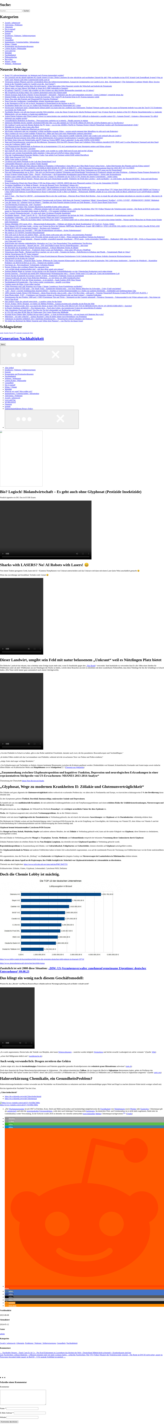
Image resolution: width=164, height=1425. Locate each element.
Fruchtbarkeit (105, 1109)
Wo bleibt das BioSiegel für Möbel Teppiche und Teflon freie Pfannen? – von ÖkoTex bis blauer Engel (44, 321)
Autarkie (6, 333)
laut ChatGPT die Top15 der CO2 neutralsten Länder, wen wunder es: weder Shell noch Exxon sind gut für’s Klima (49, 151)
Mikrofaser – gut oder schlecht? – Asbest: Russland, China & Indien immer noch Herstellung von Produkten (46, 317)
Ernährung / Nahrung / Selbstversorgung (20, 36)
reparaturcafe (26, 333)
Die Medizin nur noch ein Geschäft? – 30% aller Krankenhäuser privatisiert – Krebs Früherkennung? (43, 230)
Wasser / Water (10, 61)
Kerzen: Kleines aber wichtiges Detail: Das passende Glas (27, 267)
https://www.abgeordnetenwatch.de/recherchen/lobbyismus (22, 963)
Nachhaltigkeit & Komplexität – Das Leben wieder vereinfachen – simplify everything (37, 282)
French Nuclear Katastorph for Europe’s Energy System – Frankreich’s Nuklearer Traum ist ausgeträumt (44, 276)
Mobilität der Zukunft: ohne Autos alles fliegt (22, 127)
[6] (124, 1113)
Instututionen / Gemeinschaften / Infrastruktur (22, 42)
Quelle (129, 1114)
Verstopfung (98, 1052)
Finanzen (8, 38)
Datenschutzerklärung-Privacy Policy (19, 409)
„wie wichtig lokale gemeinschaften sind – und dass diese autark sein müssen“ (34, 269)
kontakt (7, 406)
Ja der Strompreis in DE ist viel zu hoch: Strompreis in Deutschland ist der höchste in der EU (40, 103)
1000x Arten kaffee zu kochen (16, 159)
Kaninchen (144, 1109)
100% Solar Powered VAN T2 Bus (18, 157)
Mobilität (8, 53)
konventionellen (89, 1114)
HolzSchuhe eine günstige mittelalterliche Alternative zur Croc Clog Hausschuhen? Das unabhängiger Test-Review (48, 243)
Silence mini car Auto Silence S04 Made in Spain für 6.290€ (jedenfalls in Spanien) (36, 88)
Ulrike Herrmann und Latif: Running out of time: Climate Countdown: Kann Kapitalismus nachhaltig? (43, 286)
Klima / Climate (11, 44)
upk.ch (128, 1066)
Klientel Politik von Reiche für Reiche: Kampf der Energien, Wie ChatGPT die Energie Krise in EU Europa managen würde (52, 97)
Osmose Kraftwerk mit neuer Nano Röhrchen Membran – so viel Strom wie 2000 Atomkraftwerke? (42, 278)
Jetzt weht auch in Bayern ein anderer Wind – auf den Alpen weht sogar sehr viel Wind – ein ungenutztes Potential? (48, 235)
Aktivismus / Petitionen (13, 25)
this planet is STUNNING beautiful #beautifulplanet (24, 233)
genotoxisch (11, 1111)
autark (1, 333)
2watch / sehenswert (12, 23)
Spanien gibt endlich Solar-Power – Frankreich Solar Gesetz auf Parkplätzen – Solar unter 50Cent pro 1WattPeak (48, 250)
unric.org (157, 1073)
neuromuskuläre (33, 1111)
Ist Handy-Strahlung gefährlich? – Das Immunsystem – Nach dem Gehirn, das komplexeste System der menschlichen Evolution (53, 308)
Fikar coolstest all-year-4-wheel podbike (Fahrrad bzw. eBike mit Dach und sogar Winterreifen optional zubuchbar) (48, 133)
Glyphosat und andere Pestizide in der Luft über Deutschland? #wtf (30, 161)
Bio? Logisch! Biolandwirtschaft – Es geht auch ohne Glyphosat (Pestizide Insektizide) (38, 213)
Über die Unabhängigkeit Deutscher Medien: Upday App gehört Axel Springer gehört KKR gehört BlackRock (47, 155)
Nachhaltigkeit (10, 55)
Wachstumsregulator (16, 1109)
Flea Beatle (91, 666)
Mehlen (98, 1114)
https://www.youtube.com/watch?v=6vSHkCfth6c (19, 1105)
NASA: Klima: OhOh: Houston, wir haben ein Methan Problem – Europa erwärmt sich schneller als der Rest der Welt (49, 304)
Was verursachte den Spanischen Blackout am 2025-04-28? (27, 129)
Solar (31, 333)
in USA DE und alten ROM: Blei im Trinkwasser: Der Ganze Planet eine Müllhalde (36, 312)
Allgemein (9, 27)
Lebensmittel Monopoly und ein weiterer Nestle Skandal (26, 164)
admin (2, 1334)
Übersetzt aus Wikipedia (74, 767)
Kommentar (4, 1387)
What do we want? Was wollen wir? (18, 391)
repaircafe (19, 333)
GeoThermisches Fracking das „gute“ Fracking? (23, 205)
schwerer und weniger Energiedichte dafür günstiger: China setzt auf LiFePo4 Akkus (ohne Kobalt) (42, 153)
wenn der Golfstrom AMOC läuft (17, 144)
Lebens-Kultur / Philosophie (15, 49)
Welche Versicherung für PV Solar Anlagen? (22, 254)
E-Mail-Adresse (6, 1413)
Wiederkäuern (119, 1109)
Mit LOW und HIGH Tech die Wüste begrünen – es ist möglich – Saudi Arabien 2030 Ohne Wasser (43, 280)
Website (3, 1417)
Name (3, 1408)
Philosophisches (11, 57)
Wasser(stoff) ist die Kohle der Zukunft (19, 258)
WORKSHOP (10, 402)
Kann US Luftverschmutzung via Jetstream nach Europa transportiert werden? (34, 75)
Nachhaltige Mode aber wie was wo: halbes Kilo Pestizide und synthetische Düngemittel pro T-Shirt (43, 105)
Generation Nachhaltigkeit (22, 338)
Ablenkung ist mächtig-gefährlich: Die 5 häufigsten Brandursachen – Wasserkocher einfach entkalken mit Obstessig (48, 319)
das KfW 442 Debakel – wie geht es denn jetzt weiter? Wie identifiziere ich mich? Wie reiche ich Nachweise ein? (48, 187)
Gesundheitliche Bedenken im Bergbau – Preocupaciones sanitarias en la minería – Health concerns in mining (46, 121)
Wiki (153, 1052)
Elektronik (9, 31)
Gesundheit (9, 40)
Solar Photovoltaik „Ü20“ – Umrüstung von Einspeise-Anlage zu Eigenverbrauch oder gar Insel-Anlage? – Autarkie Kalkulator (53, 295)
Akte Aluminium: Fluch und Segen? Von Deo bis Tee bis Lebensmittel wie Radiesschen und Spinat (42, 310)
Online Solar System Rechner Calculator (20, 149)
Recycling (8, 59)
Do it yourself (10, 29)
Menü (3, 344)
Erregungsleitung (45, 1111)
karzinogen (90, 1111)
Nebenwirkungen (65, 1052)
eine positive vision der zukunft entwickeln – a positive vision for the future (33, 301)
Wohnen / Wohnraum (13, 64)
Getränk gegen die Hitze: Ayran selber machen (22, 284)
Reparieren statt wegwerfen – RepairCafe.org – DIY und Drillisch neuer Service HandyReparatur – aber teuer (46, 245)
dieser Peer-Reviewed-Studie (33, 781)
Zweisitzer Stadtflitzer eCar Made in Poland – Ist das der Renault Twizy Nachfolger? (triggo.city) (41, 185)
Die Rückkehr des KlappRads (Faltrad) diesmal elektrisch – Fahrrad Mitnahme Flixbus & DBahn (41, 248)
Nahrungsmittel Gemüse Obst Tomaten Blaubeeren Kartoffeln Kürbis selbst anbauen (37, 207)
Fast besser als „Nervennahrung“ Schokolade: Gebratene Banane (29, 265)
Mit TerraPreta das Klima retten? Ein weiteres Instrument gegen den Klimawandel (36, 93)
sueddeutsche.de (35, 1056)
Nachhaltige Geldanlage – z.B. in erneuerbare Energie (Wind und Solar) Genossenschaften (39, 217)
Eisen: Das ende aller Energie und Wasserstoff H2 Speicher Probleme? (31, 99)
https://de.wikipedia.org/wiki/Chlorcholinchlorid (23, 1096)
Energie (8, 33)
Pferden (133, 1109)
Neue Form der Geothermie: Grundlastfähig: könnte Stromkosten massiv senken (35, 101)
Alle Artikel (9, 368)
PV (15, 333)
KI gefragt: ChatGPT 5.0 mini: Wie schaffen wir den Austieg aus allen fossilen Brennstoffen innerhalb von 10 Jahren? (49, 90)
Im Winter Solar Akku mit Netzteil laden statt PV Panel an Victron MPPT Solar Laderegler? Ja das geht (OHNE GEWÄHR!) (52, 140)
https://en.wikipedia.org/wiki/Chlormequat (21, 1099)
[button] (10, 1118)
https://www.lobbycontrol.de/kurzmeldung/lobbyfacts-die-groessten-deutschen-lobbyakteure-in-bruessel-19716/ (42, 959)
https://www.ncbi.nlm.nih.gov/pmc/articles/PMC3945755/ (46, 864)
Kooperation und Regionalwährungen (19, 46)
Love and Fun (10, 51)
